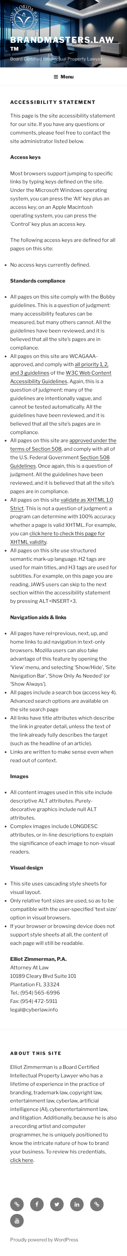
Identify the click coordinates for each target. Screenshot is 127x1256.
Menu (67, 76)
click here (21, 1160)
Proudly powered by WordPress (44, 1239)
